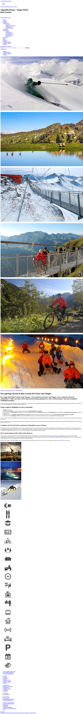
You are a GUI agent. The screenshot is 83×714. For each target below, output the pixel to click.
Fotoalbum (5, 37)
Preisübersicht (8, 26)
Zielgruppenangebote (9, 390)
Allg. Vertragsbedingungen (8, 703)
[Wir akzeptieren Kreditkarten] (8, 669)
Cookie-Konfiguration (7, 707)
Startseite (5, 22)
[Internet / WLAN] (8, 633)
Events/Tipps (5, 30)
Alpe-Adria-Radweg (60, 435)
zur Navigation (4, 1)
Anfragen (5, 21)
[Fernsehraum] (8, 616)
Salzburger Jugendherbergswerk (9, 708)
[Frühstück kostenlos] (8, 509)
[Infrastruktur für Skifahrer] (8, 624)
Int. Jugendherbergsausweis (8, 699)
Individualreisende (7, 42)
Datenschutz (5, 706)
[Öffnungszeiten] (8, 660)
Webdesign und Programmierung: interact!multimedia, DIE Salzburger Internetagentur (18, 712)
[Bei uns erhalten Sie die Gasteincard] (8, 536)
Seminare (5, 44)
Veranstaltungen (9, 32)
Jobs (4, 38)
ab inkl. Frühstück (6, 46)
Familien (5, 40)
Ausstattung (5, 29)
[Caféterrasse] (8, 527)
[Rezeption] (8, 607)
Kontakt (4, 39)
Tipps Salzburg (9, 35)
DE (4, 3)
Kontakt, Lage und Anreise (8, 702)
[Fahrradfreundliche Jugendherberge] (8, 544)
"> (3, 673)
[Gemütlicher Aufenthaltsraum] (8, 562)
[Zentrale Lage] (8, 580)
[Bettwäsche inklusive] (8, 642)
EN (4, 4)
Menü (4, 19)
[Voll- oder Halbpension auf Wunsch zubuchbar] (8, 518)
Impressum (5, 704)
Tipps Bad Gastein (9, 33)
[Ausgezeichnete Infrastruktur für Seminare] (8, 553)
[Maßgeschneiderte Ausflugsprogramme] (8, 571)
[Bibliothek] (8, 589)
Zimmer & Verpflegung (10, 25)
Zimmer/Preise (6, 23)
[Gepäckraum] (8, 598)
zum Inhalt (9, 1)
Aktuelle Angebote (9, 28)
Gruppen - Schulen (7, 43)
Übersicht (8, 24)
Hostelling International (8, 700)
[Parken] (8, 651)
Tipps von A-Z (9, 36)
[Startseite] (9, 6)
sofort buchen (3, 49)
